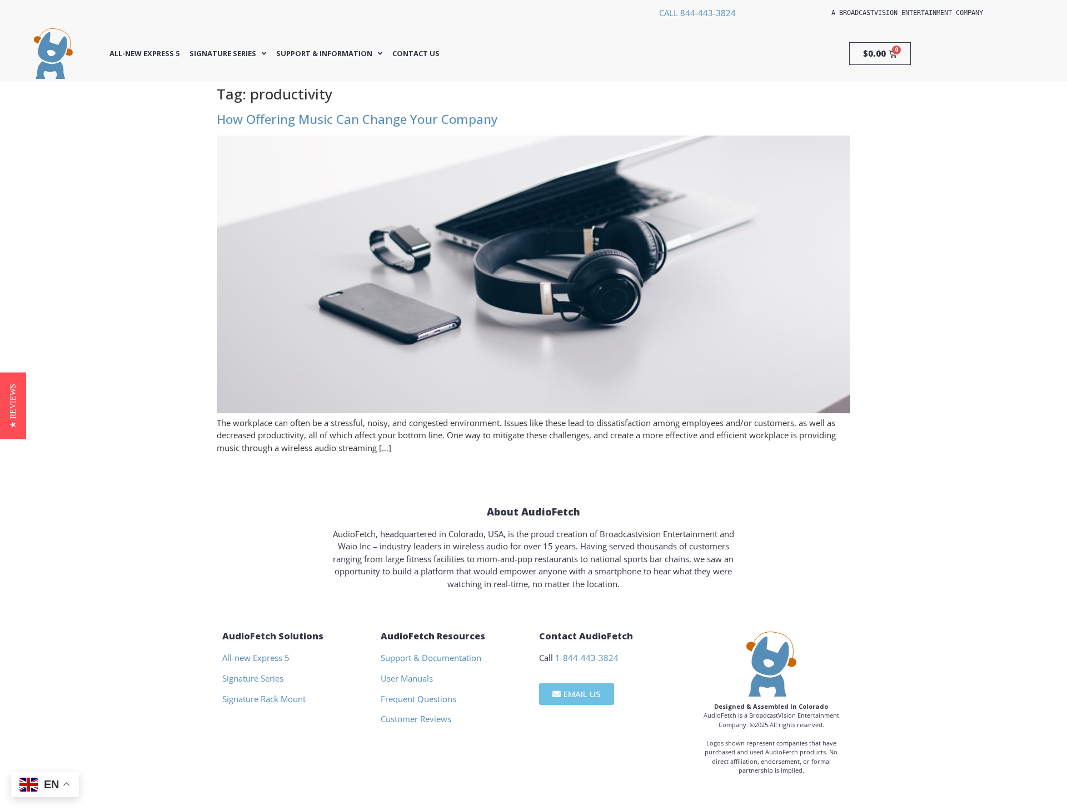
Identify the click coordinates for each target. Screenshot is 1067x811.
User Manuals (407, 678)
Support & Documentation (431, 657)
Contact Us (416, 53)
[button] (13, 405)
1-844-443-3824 (587, 657)
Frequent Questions (418, 698)
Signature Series (223, 53)
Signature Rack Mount (264, 698)
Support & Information (324, 53)
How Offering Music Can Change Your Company (357, 119)
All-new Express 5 (144, 53)
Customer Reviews (416, 718)
